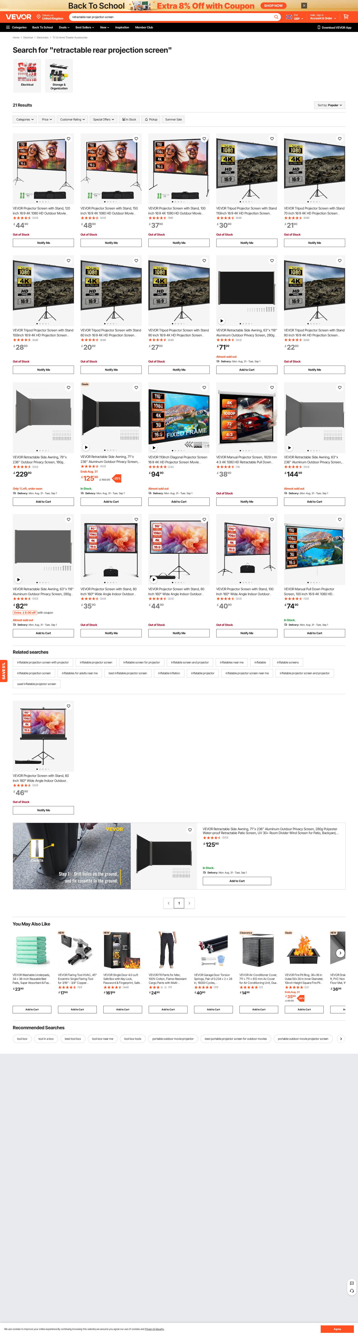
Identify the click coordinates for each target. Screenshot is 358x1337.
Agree (337, 1329)
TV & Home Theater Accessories (70, 37)
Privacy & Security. (154, 1329)
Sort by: (322, 105)
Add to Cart (246, 369)
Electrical (28, 37)
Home (16, 37)
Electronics (42, 37)
